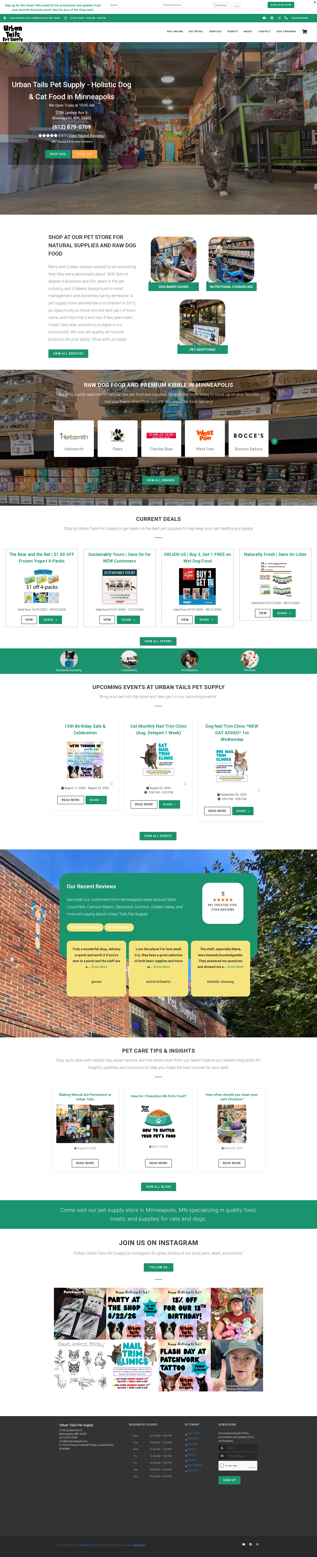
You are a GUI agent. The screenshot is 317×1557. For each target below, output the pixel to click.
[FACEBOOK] (272, 18)
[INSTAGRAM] (279, 18)
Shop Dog (58, 154)
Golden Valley (162, 907)
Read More (71, 800)
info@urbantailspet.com (73, 1441)
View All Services (68, 353)
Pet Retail (249, 670)
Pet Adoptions (189, 670)
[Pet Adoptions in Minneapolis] (189, 659)
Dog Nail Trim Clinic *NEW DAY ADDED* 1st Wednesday (231, 733)
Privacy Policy (88, 1545)
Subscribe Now (281, 5)
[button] (153, 1006)
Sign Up (229, 1480)
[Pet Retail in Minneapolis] (250, 659)
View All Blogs (158, 1186)
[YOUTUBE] (264, 18)
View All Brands (161, 480)
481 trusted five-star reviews (223, 907)
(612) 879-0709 (71, 127)
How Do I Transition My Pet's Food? (158, 1096)
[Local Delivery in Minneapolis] (129, 659)
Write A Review (119, 927)
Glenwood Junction (132, 907)
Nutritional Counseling (69, 670)
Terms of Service (107, 1545)
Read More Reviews (85, 927)
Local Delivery (129, 670)
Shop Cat (84, 154)
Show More (99, 967)
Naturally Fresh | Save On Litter (275, 554)
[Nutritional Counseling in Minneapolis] (69, 659)
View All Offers (158, 641)
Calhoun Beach (100, 907)
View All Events (158, 836)
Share (49, 619)
